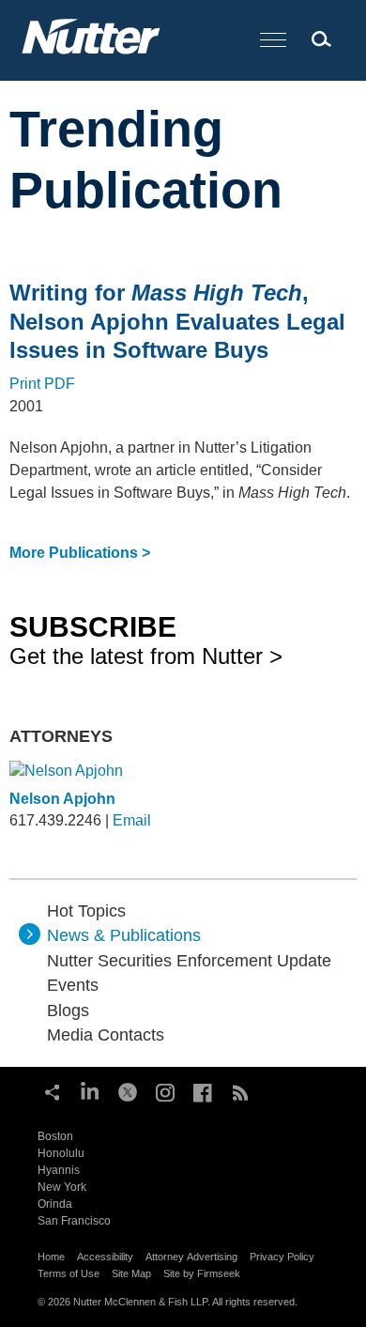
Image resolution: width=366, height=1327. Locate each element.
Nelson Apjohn (62, 799)
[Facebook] (203, 1090)
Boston (55, 1136)
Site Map (131, 1273)
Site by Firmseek (201, 1273)
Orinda (55, 1204)
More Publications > (79, 553)
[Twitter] (127, 1090)
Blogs (68, 1010)
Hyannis (59, 1170)
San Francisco (74, 1220)
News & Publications (124, 935)
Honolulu (61, 1153)
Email (132, 820)
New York (62, 1187)
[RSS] (240, 1090)
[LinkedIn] (90, 1090)
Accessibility (105, 1256)
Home (51, 1256)
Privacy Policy (282, 1256)
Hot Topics (86, 911)
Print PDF (42, 384)
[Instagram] (165, 1090)
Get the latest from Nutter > (145, 639)
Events (73, 985)
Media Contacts (105, 1035)
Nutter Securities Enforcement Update (189, 960)
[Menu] (273, 41)
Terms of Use (68, 1273)
